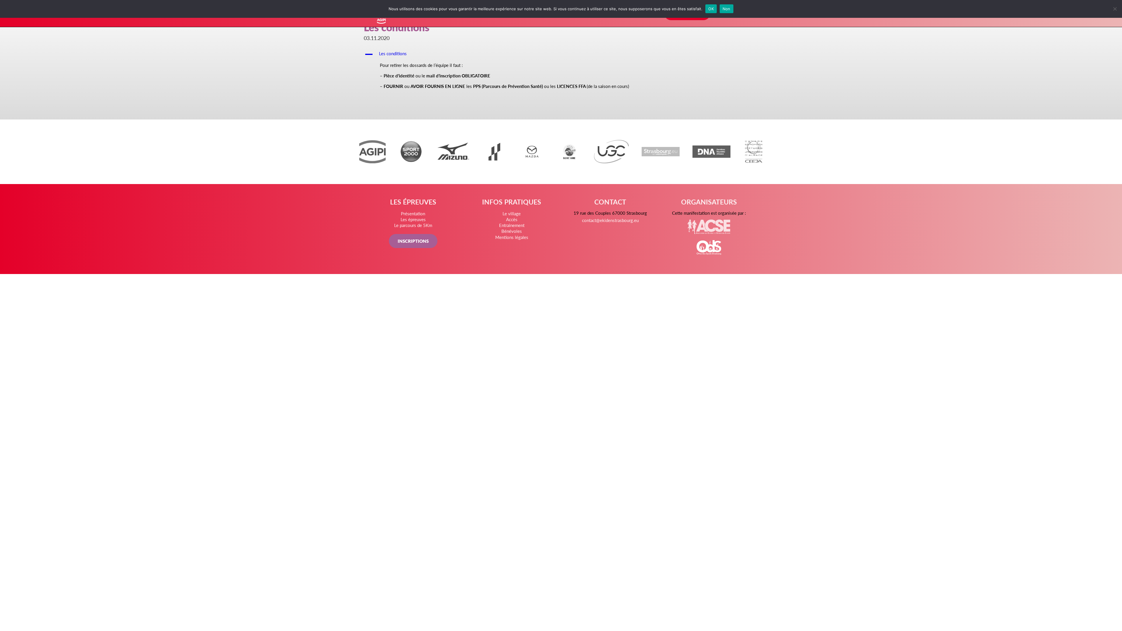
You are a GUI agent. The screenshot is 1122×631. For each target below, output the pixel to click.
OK (711, 8)
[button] (561, 54)
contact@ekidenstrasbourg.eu (610, 220)
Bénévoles (511, 231)
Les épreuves (413, 219)
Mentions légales (511, 237)
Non (726, 8)
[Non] (1115, 9)
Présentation (413, 213)
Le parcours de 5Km (413, 225)
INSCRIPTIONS (413, 241)
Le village (512, 213)
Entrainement (511, 225)
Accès (511, 219)
